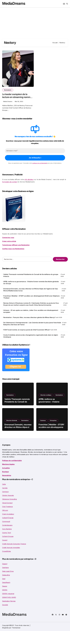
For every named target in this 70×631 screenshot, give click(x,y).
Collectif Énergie (7, 518)
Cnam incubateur (8, 514)
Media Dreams (7, 101)
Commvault (6, 521)
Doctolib (5, 605)
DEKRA (4, 590)
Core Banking (7, 529)
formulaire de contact (9, 182)
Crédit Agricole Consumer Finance (14, 544)
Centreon (5, 492)
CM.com (5, 510)
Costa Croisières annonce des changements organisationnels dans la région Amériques (30, 336)
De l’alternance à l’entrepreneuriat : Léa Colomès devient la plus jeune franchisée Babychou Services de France (32, 323)
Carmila (4, 488)
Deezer (4, 586)
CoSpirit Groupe (7, 536)
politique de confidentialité (39, 163)
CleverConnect (7, 503)
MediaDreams (13, 3)
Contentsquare (7, 525)
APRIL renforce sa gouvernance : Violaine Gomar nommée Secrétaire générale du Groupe (31, 282)
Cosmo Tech (6, 533)
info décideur (29, 179)
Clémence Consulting (9, 499)
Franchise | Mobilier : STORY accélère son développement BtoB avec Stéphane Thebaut (31, 297)
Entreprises (53, 420)
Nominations (7, 90)
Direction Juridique (45, 395)
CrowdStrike (6, 551)
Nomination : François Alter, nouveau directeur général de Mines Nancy (28, 317)
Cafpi (4, 484)
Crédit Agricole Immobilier (11, 547)
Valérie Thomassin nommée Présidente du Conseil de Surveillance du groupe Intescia (30, 275)
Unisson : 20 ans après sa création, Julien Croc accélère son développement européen (30, 311)
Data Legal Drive (8, 571)
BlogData (5, 628)
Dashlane (5, 567)
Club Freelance (7, 507)
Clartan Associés (8, 495)
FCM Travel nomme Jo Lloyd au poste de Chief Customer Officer (26, 330)
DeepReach (6, 582)
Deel (3, 579)
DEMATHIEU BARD (9, 597)
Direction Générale (11, 420)
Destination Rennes (8, 601)
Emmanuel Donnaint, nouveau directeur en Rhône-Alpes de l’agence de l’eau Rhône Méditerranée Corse (30, 290)
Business (43, 420)
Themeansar (16, 628)
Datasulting (6, 575)
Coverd (4, 540)
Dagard (4, 564)
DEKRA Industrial (8, 594)
